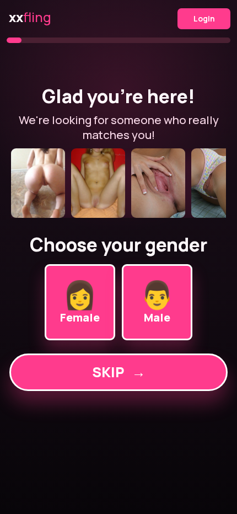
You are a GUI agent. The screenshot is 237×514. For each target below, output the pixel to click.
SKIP (119, 372)
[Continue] (118, 183)
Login (204, 18)
